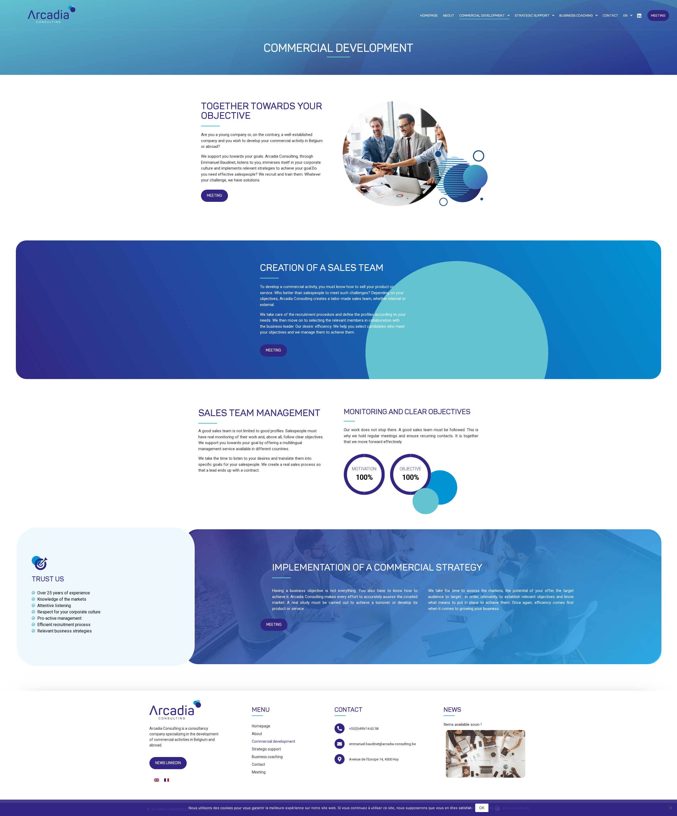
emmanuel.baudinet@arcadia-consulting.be (382, 744)
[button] (658, 15)
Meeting (259, 772)
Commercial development (482, 15)
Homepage (429, 15)
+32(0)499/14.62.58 (363, 729)
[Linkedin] (639, 15)
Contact (610, 15)
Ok (481, 807)
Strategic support (532, 15)
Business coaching (576, 15)
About (448, 15)
